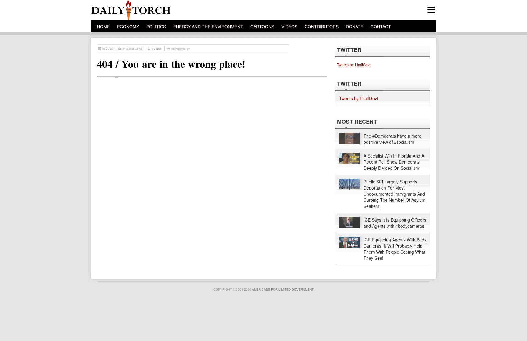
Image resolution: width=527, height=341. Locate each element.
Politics (156, 27)
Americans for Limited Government (283, 289)
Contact (381, 27)
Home (103, 27)
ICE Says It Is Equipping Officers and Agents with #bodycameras (395, 223)
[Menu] (431, 10)
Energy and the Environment (208, 27)
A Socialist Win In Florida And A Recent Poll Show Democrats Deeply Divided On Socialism (394, 162)
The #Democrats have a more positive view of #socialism (392, 139)
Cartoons (262, 27)
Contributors (322, 27)
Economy (128, 27)
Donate (354, 27)
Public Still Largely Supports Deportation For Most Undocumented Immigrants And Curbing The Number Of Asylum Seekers (394, 194)
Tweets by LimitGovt (354, 64)
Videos (289, 27)
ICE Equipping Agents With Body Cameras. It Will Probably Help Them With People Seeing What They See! (395, 249)
